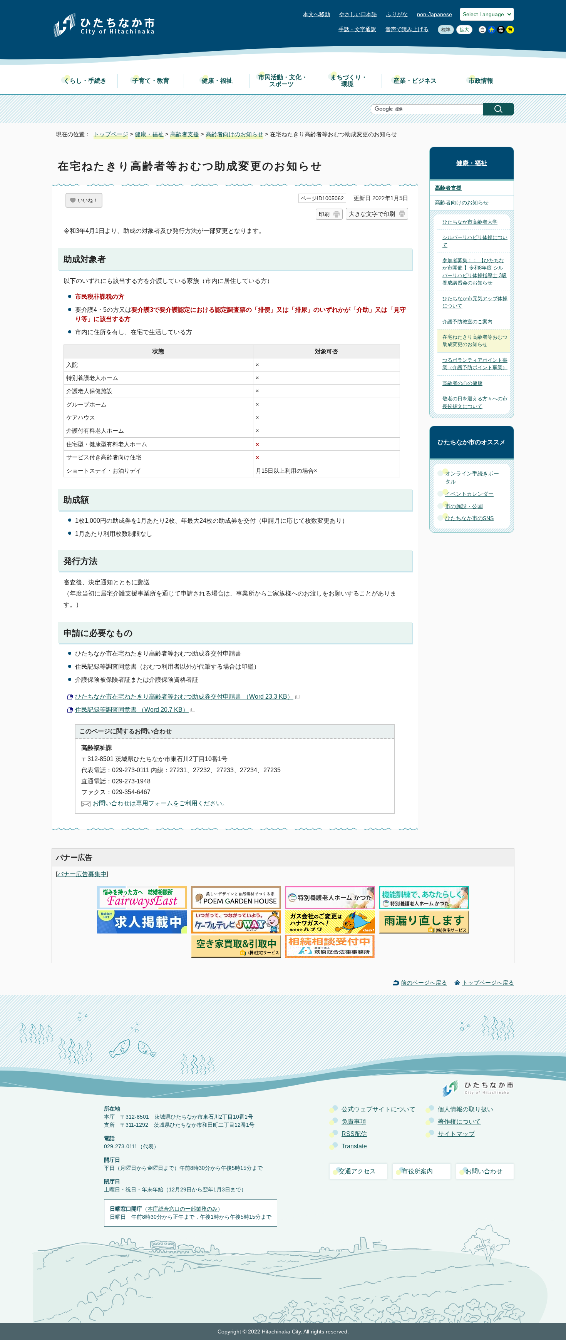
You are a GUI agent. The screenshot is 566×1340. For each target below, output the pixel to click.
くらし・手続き (85, 80)
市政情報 (481, 80)
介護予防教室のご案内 (467, 322)
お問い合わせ (484, 1171)
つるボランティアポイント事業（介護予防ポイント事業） (474, 363)
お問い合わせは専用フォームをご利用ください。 (160, 803)
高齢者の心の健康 (462, 383)
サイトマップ (456, 1134)
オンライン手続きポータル (472, 477)
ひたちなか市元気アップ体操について (474, 302)
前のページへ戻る (424, 982)
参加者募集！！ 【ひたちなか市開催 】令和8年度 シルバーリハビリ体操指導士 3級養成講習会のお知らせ (474, 272)
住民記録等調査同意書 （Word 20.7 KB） (132, 709)
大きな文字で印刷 (372, 214)
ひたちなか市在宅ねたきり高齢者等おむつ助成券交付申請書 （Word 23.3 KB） (184, 696)
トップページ (111, 134)
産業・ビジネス (415, 80)
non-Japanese (434, 14)
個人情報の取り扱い (465, 1109)
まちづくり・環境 (348, 80)
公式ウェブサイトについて (378, 1109)
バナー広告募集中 (82, 874)
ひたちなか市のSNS (469, 518)
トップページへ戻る (488, 982)
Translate (354, 1146)
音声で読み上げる (407, 29)
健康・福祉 (217, 80)
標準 (444, 29)
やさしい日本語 (358, 14)
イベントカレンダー (469, 494)
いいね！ (88, 200)
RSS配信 (354, 1134)
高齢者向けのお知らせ (234, 134)
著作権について (459, 1121)
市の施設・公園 (464, 506)
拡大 (462, 29)
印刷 (324, 214)
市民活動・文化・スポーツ (283, 80)
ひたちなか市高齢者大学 (469, 222)
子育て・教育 (150, 80)
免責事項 (354, 1121)
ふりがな (397, 14)
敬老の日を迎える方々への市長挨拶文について (474, 402)
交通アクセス (357, 1171)
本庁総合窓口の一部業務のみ (182, 1209)
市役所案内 (417, 1171)
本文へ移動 (316, 14)
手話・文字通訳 (357, 29)
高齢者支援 (184, 134)
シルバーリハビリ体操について (474, 241)
